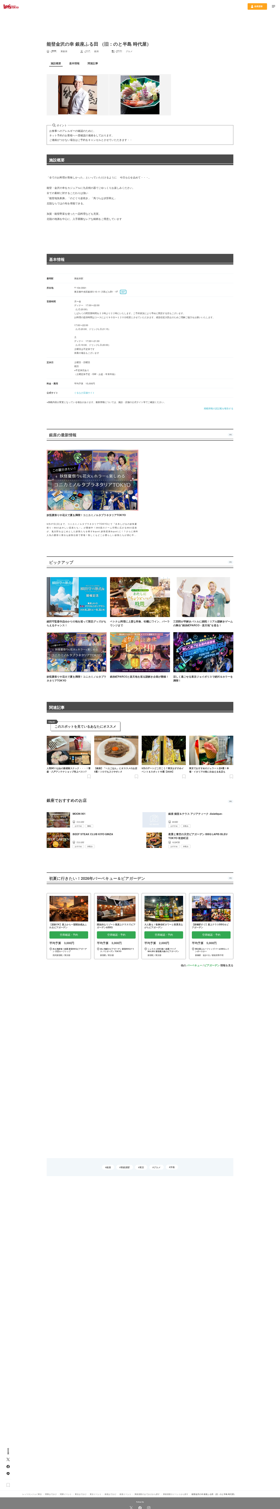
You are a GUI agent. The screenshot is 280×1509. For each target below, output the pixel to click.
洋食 (172, 1167)
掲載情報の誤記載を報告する (218, 408)
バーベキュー (194, 965)
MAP (123, 292)
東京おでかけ (81, 1494)
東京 (142, 1167)
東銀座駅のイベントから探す (175, 1494)
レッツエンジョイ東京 (32, 1494)
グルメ (157, 1167)
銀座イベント (125, 1494)
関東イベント (66, 1494)
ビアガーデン (212, 965)
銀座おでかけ (110, 1494)
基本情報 (57, 259)
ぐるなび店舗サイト (84, 392)
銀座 (108, 1167)
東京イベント (95, 1494)
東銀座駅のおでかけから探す (147, 1494)
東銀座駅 (125, 1167)
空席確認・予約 (69, 934)
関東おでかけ (51, 1494)
